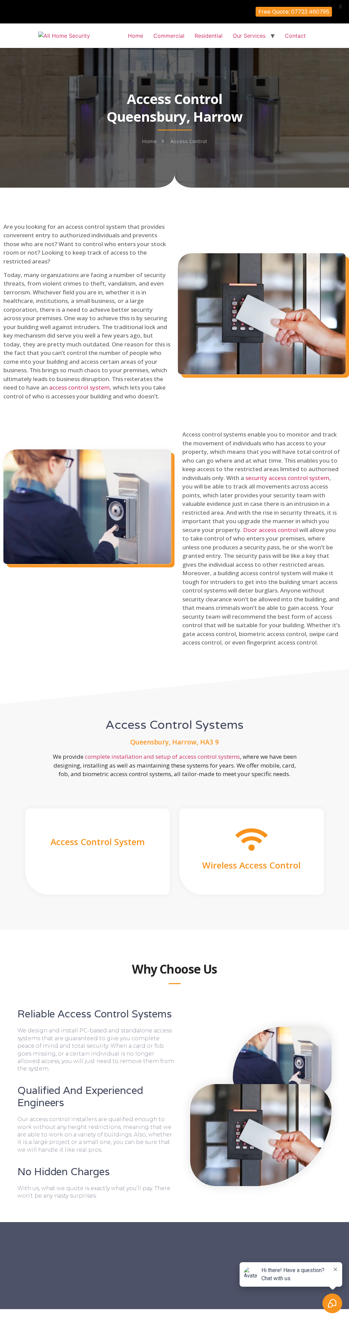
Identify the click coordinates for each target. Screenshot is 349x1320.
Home (135, 35)
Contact (295, 35)
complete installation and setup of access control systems (162, 756)
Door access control (270, 530)
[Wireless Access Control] (251, 839)
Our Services (249, 35)
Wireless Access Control (251, 865)
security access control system (287, 478)
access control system (79, 387)
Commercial (168, 35)
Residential (209, 35)
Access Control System (97, 842)
